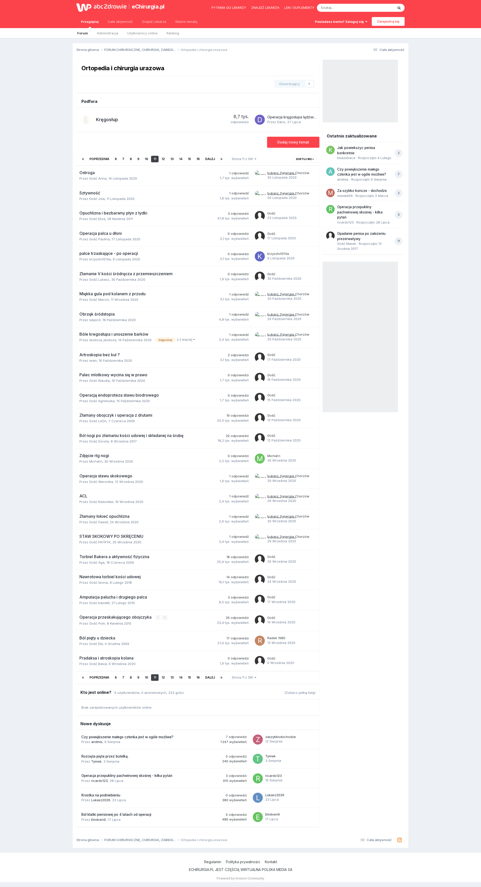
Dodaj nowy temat (293, 142)
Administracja (107, 33)
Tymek (96, 761)
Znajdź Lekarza (154, 22)
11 (155, 159)
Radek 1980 (276, 638)
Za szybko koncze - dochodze (362, 191)
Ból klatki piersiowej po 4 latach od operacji (116, 814)
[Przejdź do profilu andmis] (330, 171)
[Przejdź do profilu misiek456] (330, 193)
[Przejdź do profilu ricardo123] (258, 778)
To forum (380, 8)
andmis (96, 742)
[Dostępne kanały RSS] (399, 840)
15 (189, 159)
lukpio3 (94, 320)
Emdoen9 (98, 820)
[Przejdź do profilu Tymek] (258, 759)
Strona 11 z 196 (243, 159)
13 (172, 159)
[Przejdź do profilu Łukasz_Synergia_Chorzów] (260, 176)
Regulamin (212, 862)
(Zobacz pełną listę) (299, 693)
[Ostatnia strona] (221, 159)
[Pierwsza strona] (82, 159)
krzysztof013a (100, 259)
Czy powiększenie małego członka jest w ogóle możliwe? (127, 737)
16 (198, 159)
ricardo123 (99, 781)
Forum (82, 33)
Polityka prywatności (243, 862)
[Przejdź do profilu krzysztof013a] (260, 256)
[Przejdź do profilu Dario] (260, 120)
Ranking (173, 33)
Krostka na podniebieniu (100, 795)
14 (180, 159)
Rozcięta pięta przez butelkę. (105, 756)
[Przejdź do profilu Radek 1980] (260, 641)
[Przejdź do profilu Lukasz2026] (258, 798)
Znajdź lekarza (265, 8)
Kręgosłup (107, 119)
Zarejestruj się (388, 21)
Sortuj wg (304, 159)
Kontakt (271, 862)
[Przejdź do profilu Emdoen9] (258, 817)
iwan (93, 360)
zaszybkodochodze (280, 737)
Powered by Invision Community (240, 878)
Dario (281, 122)
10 (146, 159)
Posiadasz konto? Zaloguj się (340, 22)
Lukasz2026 (100, 800)
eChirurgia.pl (148, 6)
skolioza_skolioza (102, 340)
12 (163, 159)
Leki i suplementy (299, 8)
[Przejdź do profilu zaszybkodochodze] (258, 739)
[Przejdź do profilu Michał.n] (260, 459)
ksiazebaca (346, 158)
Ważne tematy (186, 22)
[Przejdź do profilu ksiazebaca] (330, 150)
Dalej (210, 159)
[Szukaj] (399, 8)
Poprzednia (99, 159)
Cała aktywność (120, 22)
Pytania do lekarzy (228, 8)
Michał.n (95, 461)
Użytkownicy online (142, 33)
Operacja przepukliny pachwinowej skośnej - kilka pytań (126, 776)
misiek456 (345, 196)
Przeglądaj (90, 22)
